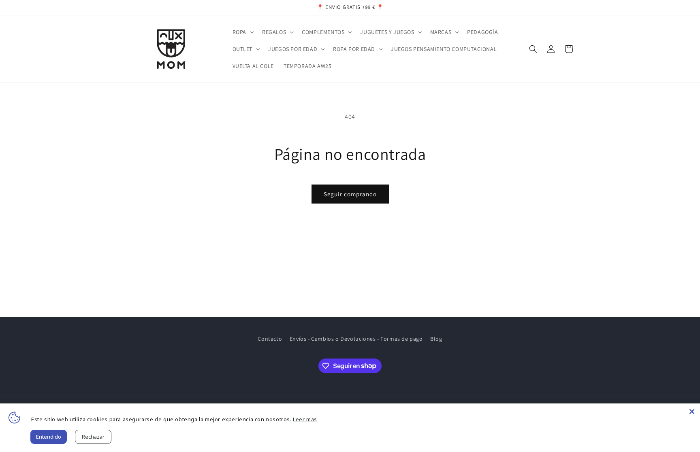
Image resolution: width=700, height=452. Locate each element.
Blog (436, 338)
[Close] (692, 411)
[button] (242, 31)
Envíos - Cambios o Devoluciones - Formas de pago (356, 338)
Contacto (270, 338)
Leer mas (305, 419)
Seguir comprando (350, 194)
